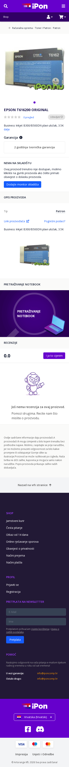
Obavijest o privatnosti (20, 548)
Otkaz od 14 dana (17, 534)
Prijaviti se (12, 585)
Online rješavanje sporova (22, 541)
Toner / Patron (42, 28)
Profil (10, 577)
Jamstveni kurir (15, 521)
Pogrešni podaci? (54, 221)
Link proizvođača (14, 221)
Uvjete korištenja (40, 629)
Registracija (13, 591)
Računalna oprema (22, 28)
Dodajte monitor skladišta (22, 184)
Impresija (21, 754)
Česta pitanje (14, 528)
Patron (56, 28)
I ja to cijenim (54, 355)
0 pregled (28, 117)
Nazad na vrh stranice (33, 485)
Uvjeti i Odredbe (43, 754)
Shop (6, 16)
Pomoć (11, 654)
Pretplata (15, 639)
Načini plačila (14, 562)
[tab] (34, 102)
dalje (7, 129)
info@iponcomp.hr (47, 673)
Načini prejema (15, 555)
